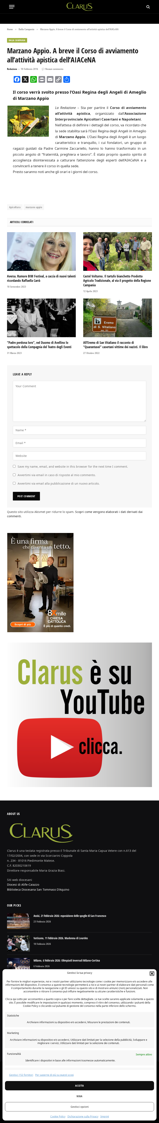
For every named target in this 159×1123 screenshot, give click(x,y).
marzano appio (34, 207)
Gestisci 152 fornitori (21, 1075)
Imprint (104, 1116)
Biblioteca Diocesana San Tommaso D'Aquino (38, 889)
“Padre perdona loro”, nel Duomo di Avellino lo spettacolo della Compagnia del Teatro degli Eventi (39, 344)
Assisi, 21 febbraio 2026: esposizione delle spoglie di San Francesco (70, 916)
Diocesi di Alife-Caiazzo (23, 884)
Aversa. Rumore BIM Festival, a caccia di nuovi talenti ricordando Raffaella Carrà (41, 278)
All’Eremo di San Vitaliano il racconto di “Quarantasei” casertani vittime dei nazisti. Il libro (115, 344)
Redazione (12, 69)
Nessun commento (54, 69)
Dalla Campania (17, 40)
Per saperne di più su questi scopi (54, 1075)
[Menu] (11, 6)
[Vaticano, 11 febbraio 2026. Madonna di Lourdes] (18, 943)
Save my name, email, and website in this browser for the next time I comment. (73, 466)
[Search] (148, 6)
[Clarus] (79, 6)
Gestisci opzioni (80, 1107)
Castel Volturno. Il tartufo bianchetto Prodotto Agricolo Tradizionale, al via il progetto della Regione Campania (117, 281)
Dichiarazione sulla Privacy (82, 1116)
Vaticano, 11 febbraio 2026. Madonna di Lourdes (61, 938)
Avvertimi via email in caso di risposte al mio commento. (57, 475)
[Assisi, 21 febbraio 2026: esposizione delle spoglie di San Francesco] (18, 921)
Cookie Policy (57, 1116)
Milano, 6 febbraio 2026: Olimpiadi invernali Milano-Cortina (67, 960)
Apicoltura (14, 207)
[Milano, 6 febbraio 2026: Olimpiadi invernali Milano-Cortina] (18, 966)
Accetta (79, 1085)
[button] (152, 973)
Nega (79, 1096)
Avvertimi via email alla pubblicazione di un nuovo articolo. (59, 483)
